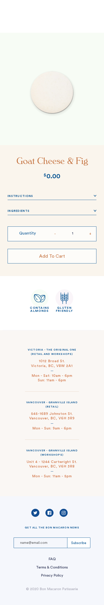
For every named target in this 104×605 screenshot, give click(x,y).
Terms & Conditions (52, 567)
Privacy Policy (52, 575)
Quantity (27, 233)
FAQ (52, 559)
